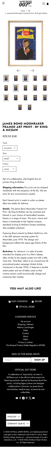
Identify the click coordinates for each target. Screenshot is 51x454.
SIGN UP (39, 359)
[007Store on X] (30, 398)
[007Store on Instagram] (23, 398)
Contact (25, 333)
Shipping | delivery (25, 324)
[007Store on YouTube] (33, 398)
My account (25, 321)
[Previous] (18, 70)
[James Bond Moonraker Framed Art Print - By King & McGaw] (25, 43)
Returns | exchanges (25, 327)
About (25, 336)
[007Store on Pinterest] (26, 398)
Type (5, 142)
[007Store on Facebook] (20, 398)
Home (23, 11)
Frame (5, 163)
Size (5, 153)
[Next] (32, 70)
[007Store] (25, 4)
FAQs (25, 330)
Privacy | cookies (25, 342)
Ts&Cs (25, 339)
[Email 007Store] (17, 398)
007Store (13, 432)
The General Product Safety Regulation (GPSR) (25, 345)
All (29, 11)
